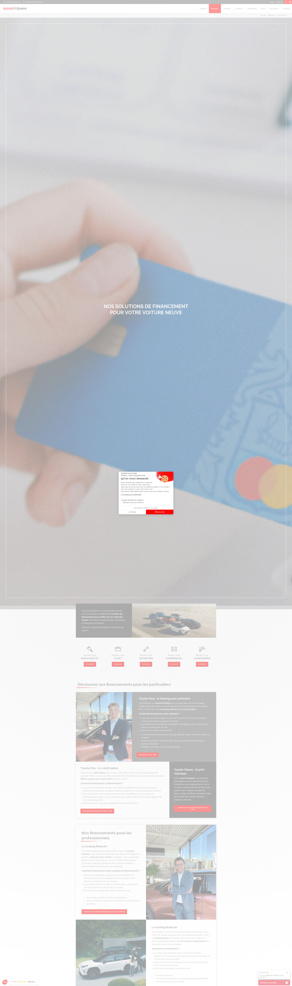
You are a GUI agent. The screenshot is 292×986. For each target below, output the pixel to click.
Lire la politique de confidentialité (131, 494)
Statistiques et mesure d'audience (133, 502)
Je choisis (132, 512)
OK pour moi (160, 512)
